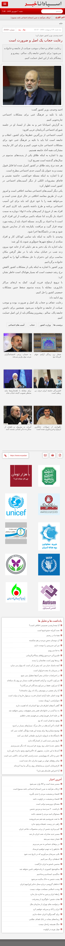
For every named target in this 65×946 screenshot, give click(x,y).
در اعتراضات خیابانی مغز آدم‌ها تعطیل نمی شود (40, 675)
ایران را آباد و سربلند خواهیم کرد (46, 909)
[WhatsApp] (36, 445)
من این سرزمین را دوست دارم (47, 645)
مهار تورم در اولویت (51, 929)
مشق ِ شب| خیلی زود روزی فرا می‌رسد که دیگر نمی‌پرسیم (35, 746)
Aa (24, 30)
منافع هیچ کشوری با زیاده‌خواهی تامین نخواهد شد (40, 869)
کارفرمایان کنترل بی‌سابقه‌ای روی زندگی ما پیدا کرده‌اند (37, 766)
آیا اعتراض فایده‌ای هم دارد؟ (48, 771)
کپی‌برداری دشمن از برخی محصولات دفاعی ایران (39, 829)
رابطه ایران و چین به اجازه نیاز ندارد (45, 894)
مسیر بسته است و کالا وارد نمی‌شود (45, 784)
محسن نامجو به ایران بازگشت (47, 864)
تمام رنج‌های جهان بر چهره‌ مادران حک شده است (39, 761)
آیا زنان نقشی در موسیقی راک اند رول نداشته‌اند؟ (39, 690)
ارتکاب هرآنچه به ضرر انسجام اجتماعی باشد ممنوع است (29, 18)
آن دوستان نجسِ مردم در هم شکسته (44, 640)
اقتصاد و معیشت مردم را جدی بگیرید (44, 794)
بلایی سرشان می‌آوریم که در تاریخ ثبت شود (42, 854)
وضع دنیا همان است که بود (49, 720)
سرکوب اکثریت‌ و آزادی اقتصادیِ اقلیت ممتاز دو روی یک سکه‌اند (33, 680)
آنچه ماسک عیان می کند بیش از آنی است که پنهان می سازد (35, 665)
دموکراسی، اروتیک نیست (49, 700)
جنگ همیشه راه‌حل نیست (49, 924)
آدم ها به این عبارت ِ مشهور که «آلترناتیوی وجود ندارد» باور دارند (33, 751)
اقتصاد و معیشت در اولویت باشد (46, 799)
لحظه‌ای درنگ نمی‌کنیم (50, 859)
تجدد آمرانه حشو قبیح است (48, 630)
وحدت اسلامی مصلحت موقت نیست (45, 889)
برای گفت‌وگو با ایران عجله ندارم (46, 914)
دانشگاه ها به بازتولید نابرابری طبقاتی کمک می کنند (38, 735)
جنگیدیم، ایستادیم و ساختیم (48, 874)
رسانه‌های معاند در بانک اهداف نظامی (44, 919)
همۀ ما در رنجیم (53, 635)
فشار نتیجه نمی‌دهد (52, 839)
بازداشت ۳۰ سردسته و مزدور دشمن (45, 809)
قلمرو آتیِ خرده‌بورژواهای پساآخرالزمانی (43, 655)
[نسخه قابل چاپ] (51, 456)
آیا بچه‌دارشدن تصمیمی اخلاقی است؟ (44, 625)
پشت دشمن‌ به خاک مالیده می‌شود (45, 879)
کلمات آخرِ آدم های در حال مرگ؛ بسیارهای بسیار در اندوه (36, 725)
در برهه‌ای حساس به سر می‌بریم (46, 844)
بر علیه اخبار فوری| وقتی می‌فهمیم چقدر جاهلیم (40, 715)
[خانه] (43, 6)
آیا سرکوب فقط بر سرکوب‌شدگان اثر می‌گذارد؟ (40, 685)
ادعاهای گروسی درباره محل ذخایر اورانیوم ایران (40, 884)
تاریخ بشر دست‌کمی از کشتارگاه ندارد (44, 740)
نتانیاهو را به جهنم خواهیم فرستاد (46, 849)
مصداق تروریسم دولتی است (48, 804)
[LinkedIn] (21, 445)
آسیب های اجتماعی (16, 325)
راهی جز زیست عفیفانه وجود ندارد (45, 824)
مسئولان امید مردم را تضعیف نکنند (45, 814)
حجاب (32, 325)
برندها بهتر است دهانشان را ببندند (46, 660)
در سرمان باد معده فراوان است (46, 670)
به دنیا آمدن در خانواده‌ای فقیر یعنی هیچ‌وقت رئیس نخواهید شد (34, 710)
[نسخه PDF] (59, 456)
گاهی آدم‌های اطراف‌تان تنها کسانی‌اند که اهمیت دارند (38, 705)
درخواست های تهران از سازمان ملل (45, 904)
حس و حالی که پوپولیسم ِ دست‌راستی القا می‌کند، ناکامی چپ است (32, 756)
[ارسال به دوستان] (44, 456)
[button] (5, 4)
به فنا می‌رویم (54, 650)
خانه (60, 23)
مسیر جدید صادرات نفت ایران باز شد (44, 834)
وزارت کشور (45, 325)
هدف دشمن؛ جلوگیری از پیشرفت (46, 899)
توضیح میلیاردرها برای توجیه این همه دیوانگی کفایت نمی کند (35, 730)
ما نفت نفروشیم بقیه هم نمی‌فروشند (44, 819)
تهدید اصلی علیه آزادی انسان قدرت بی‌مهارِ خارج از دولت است (34, 695)
